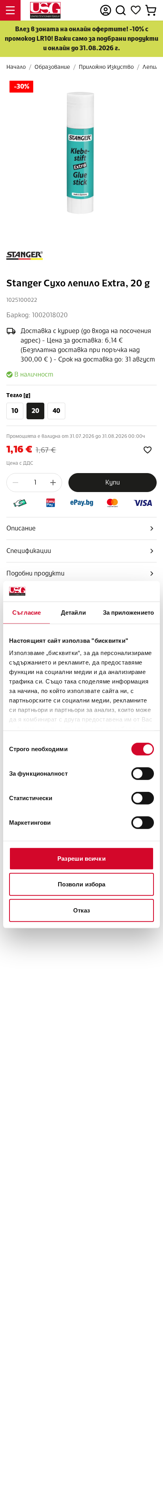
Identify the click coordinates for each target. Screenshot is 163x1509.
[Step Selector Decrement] (15, 482)
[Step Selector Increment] (53, 482)
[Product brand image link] (24, 255)
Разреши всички (81, 858)
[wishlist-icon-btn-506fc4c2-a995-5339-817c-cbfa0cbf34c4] (147, 450)
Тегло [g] (18, 395)
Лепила (152, 67)
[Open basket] (151, 10)
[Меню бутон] (10, 10)
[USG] (45, 10)
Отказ (81, 910)
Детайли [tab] (73, 612)
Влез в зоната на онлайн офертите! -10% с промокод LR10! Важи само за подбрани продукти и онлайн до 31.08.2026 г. (81, 38)
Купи (112, 482)
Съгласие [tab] (26, 612)
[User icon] (106, 10)
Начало (16, 67)
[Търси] (121, 10)
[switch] (142, 773)
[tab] (81, 528)
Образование (52, 67)
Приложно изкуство (106, 67)
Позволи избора (81, 884)
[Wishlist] (136, 10)
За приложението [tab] (128, 612)
